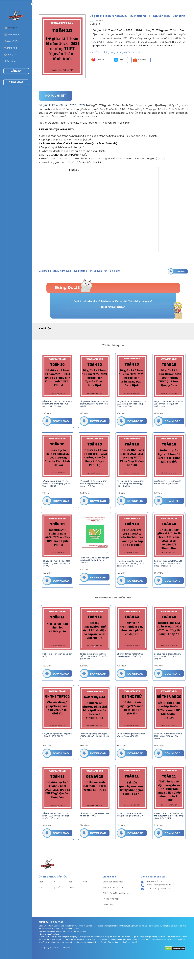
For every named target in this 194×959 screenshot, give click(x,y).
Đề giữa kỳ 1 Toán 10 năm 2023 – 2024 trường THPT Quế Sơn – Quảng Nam (168, 404)
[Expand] (32, 4)
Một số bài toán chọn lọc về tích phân (57, 655)
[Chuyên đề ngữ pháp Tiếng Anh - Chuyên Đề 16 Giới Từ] (57, 708)
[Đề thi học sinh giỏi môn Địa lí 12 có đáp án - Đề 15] (94, 788)
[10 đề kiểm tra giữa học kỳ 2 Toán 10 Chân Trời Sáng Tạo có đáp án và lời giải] (132, 536)
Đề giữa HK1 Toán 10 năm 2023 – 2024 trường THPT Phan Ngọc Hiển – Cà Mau (131, 483)
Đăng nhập (16, 82)
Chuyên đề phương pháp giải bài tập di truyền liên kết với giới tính (94, 736)
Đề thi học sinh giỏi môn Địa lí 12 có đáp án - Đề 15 (94, 815)
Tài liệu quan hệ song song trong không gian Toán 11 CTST (130, 815)
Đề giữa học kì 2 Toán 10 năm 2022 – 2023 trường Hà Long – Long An (167, 656)
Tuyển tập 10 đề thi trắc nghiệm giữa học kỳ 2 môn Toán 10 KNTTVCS (94, 560)
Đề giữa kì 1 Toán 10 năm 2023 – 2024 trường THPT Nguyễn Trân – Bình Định (94, 404)
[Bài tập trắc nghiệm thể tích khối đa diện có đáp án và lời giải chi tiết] (94, 628)
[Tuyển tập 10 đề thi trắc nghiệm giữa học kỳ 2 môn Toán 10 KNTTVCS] (94, 534)
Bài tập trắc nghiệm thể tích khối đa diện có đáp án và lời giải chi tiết (93, 656)
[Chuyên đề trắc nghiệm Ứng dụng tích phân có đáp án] (132, 628)
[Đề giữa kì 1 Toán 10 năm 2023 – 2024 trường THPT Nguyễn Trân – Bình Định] (178, 271)
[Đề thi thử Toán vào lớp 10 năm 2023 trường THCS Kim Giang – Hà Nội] (169, 708)
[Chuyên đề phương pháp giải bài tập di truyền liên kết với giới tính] (94, 708)
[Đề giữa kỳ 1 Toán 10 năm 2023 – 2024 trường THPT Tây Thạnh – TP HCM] (57, 536)
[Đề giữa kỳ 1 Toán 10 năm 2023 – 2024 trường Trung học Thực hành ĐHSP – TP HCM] (57, 376)
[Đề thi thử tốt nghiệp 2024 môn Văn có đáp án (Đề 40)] (132, 708)
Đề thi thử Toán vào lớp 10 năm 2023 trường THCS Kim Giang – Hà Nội (168, 736)
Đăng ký (16, 71)
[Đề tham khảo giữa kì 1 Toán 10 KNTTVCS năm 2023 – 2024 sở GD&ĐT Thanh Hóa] (169, 536)
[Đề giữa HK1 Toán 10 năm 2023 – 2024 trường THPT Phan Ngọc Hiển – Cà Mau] (132, 456)
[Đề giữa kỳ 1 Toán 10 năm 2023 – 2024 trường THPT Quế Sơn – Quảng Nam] (169, 376)
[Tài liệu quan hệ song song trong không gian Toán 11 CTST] (132, 788)
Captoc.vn (141, 105)
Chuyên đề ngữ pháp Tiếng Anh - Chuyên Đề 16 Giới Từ (57, 735)
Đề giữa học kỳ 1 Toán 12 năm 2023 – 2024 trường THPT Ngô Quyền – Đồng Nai (55, 816)
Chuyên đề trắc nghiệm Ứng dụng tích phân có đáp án (130, 655)
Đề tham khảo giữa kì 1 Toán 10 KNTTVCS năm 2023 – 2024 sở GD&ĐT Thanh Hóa (168, 563)
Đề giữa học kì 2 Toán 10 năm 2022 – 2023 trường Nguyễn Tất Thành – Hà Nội (56, 483)
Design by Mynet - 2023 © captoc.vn (56, 948)
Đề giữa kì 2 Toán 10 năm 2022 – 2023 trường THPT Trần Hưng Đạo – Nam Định (131, 404)
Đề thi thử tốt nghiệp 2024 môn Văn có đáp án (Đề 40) (131, 735)
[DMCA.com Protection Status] (175, 948)
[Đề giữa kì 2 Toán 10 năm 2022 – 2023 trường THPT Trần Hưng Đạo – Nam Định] (132, 376)
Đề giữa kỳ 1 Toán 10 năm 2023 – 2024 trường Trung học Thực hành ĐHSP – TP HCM (57, 404)
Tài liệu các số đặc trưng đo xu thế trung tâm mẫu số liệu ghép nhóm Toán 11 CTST (169, 816)
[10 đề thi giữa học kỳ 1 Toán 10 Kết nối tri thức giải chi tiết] (169, 456)
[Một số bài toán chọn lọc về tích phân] (57, 628)
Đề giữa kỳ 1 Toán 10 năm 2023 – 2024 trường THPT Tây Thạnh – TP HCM (57, 563)
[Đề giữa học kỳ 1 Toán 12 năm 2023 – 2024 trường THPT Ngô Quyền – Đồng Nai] (57, 788)
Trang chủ (13, 28)
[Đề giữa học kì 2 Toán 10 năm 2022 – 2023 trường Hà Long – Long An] (169, 628)
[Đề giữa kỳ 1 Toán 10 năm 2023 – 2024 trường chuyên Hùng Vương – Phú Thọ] (94, 456)
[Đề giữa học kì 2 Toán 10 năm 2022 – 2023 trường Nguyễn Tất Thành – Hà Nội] (57, 456)
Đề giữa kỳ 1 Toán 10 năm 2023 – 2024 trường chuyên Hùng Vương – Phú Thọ (94, 483)
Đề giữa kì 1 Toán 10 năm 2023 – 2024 (62, 105)
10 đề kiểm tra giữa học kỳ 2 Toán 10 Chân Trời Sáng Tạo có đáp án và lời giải (131, 563)
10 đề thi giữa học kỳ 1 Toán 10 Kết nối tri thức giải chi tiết (167, 482)
